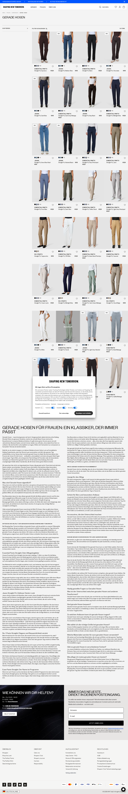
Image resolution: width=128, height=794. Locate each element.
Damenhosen (15, 12)
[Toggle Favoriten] (53, 66)
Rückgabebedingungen (104, 761)
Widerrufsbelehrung (103, 758)
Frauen (43, 7)
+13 (40, 65)
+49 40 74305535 (12, 706)
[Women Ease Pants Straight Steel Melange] (116, 327)
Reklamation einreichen (73, 766)
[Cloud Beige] (38, 251)
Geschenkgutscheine (9, 763)
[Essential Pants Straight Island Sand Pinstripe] (92, 233)
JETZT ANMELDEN (96, 723)
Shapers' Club (38, 755)
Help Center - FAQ (71, 755)
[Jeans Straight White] (44, 327)
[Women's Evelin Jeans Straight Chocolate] (116, 48)
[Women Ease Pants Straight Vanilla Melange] (116, 374)
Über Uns (52, 7)
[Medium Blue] (59, 65)
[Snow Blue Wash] (60, 65)
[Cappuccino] (36, 251)
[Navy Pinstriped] (38, 65)
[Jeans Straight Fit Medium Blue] (68, 48)
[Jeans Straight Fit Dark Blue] (44, 93)
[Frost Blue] (36, 65)
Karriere (36, 761)
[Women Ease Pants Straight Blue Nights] (44, 374)
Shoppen (5, 752)
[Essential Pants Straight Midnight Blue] (116, 93)
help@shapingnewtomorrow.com (19, 708)
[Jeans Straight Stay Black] (92, 93)
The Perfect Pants (8, 758)
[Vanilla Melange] (107, 344)
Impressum (100, 752)
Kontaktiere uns (71, 752)
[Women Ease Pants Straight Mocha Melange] (92, 374)
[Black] (35, 65)
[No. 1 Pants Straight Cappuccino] (44, 233)
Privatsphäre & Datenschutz (106, 763)
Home (3, 12)
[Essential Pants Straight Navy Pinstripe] (92, 139)
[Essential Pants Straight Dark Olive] (68, 186)
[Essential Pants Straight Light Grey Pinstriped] (116, 186)
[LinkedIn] (24, 785)
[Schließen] (124, 1)
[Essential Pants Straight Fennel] (68, 327)
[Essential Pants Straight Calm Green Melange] (92, 280)
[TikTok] (14, 785)
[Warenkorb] (124, 7)
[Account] (120, 7)
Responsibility (38, 763)
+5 (64, 65)
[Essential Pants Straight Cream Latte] (44, 280)
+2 (112, 345)
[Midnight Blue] (35, 251)
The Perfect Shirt (7, 761)
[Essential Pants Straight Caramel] (116, 233)
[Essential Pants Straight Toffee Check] (92, 186)
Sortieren (6, 28)
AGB (98, 755)
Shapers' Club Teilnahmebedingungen (109, 769)
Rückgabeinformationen (73, 763)
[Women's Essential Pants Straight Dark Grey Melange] (68, 93)
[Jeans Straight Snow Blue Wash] (44, 139)
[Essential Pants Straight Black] (92, 48)
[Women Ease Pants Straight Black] (68, 374)
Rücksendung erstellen (73, 761)
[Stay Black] (62, 65)
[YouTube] (19, 785)
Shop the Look (7, 755)
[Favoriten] (116, 7)
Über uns (37, 752)
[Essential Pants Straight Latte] (116, 139)
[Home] (13, 7)
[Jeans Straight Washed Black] (68, 139)
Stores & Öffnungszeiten (73, 758)
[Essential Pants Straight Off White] (68, 233)
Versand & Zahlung (72, 769)
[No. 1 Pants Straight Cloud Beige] (116, 280)
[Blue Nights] (110, 344)
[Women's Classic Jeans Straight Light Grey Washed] (92, 327)
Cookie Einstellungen (104, 766)
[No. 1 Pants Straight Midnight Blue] (68, 280)
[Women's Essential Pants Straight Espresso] (44, 48)
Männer (34, 7)
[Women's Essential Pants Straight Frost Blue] (44, 186)
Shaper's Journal (39, 758)
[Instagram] (9, 785)
